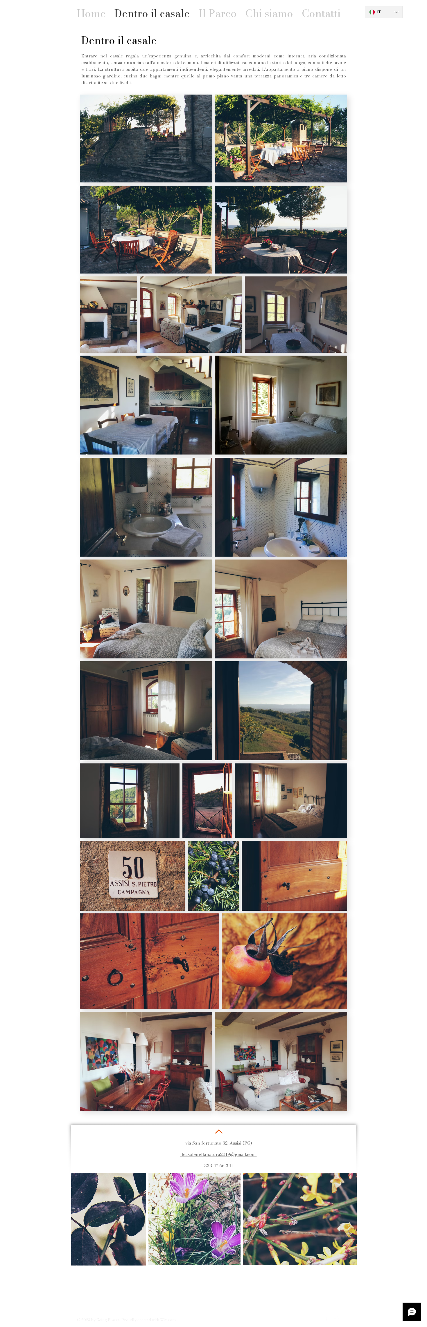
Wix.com (168, 1320)
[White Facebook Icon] (327, 1317)
